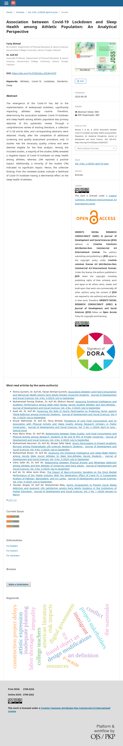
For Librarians (13, 555)
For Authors (12, 550)
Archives (20, 12)
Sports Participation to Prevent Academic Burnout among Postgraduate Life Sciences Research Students (65, 445)
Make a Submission (19, 584)
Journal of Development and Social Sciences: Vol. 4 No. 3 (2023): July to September (65, 396)
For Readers (12, 545)
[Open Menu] (6, 3)
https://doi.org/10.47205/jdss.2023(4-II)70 (34, 73)
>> (15, 500)
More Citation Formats (88, 148)
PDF (81, 81)
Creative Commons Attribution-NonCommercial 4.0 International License (96, 199)
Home (9, 12)
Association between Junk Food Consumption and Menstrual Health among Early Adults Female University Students (65, 393)
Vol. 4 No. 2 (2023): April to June (42, 12)
